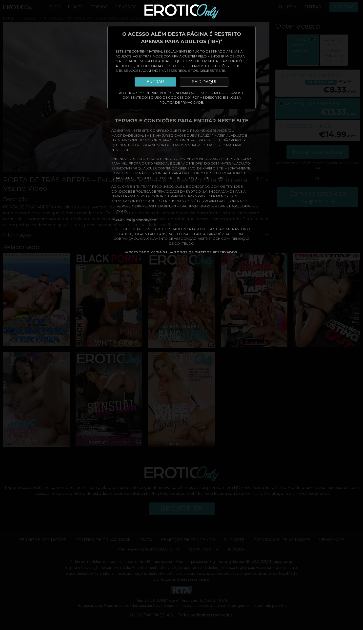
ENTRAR (155, 81)
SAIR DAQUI (204, 81)
